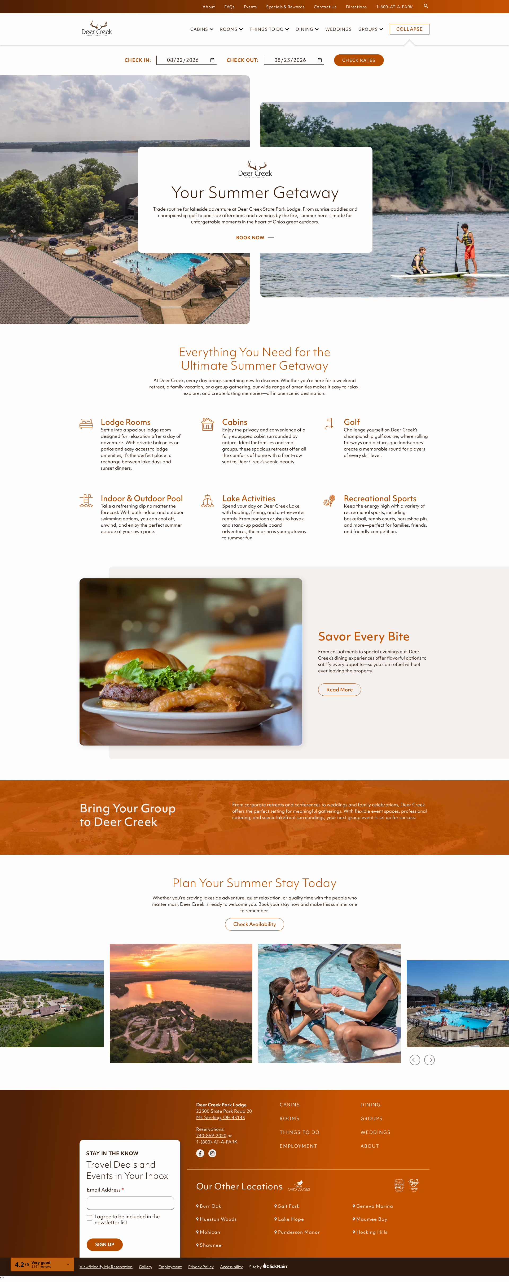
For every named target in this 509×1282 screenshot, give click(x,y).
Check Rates (359, 60)
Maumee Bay (371, 1219)
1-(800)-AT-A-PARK (217, 1142)
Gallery (145, 1266)
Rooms (229, 29)
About (209, 6)
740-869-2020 (211, 1135)
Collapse (409, 29)
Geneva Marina (374, 1206)
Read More (339, 689)
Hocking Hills (371, 1232)
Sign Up (104, 1245)
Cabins (199, 29)
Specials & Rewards (285, 6)
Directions (356, 6)
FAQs (229, 6)
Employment (299, 1146)
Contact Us (325, 6)
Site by (260, 1266)
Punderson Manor (299, 1232)
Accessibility (231, 1266)
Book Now (250, 238)
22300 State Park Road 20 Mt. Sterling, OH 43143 (224, 1114)
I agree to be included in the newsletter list (127, 1219)
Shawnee (211, 1245)
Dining (304, 29)
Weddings (338, 29)
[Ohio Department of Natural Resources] (413, 1186)
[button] (415, 1060)
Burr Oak (210, 1206)
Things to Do (266, 29)
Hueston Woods (218, 1219)
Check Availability (254, 924)
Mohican (210, 1232)
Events (250, 6)
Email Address (104, 1190)
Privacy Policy (201, 1266)
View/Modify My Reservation (106, 1266)
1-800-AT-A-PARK (394, 6)
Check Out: (243, 60)
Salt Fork (289, 1206)
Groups (368, 29)
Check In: (138, 60)
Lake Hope (291, 1219)
